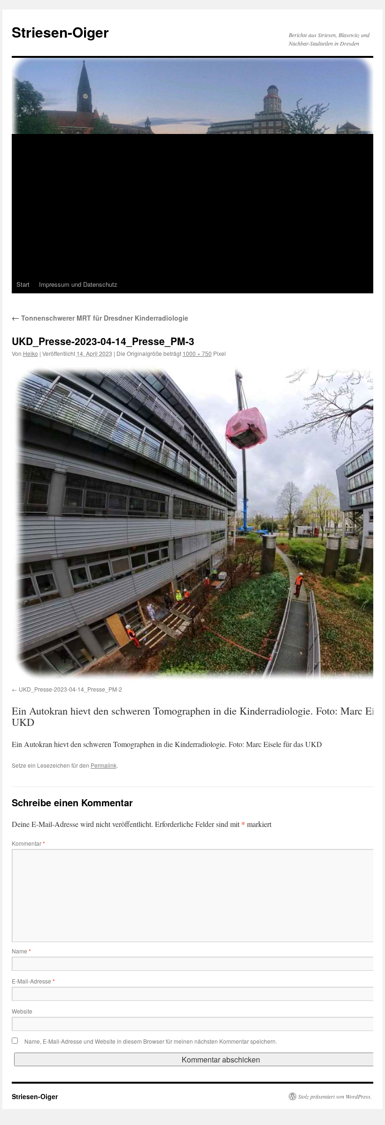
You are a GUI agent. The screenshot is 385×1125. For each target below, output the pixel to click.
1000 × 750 (197, 353)
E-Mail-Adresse (33, 981)
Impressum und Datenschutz (78, 284)
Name (21, 951)
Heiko (30, 353)
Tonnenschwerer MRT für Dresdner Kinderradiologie (100, 318)
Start (23, 284)
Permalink (103, 765)
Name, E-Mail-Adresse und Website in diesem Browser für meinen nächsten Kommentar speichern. (150, 1041)
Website (22, 1011)
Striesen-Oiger (60, 32)
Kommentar (28, 843)
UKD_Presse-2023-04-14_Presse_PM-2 (70, 689)
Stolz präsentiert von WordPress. (335, 1096)
